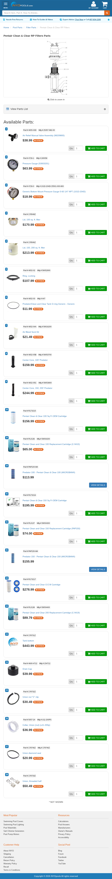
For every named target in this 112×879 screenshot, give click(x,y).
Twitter (61, 860)
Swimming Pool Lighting (14, 824)
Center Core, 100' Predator (35, 360)
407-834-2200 (95, 19)
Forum (61, 854)
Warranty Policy (10, 863)
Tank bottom (28, 641)
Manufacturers (64, 828)
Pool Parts (17, 27)
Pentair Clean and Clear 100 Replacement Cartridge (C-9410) (51, 444)
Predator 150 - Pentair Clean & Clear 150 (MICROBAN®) (49, 556)
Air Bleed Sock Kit (31, 332)
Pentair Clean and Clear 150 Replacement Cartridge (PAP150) (51, 528)
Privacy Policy (64, 834)
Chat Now (79, 19)
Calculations (63, 821)
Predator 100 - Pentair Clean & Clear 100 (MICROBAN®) (49, 472)
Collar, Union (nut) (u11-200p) (36, 725)
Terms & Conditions (12, 870)
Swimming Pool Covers (13, 821)
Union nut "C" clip (31, 697)
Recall (6, 867)
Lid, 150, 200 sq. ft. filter (34, 247)
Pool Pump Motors (11, 834)
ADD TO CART (98, 148)
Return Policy (9, 860)
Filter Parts (31, 27)
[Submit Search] (107, 12)
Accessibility (63, 837)
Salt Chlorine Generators (14, 831)
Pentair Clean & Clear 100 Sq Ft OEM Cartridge (45, 416)
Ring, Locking (29, 276)
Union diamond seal (32, 753)
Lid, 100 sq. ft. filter (31, 219)
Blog (60, 851)
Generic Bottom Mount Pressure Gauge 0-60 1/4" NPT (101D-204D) (54, 191)
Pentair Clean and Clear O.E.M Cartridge (41, 584)
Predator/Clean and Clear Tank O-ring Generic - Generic (49, 304)
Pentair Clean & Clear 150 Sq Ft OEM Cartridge (45, 500)
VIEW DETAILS (98, 485)
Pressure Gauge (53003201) (36, 163)
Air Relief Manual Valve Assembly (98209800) (44, 135)
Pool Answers (64, 824)
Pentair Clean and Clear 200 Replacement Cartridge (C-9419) (51, 612)
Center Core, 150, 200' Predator (37, 388)
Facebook (62, 857)
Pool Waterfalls (10, 828)
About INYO (9, 851)
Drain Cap (27, 669)
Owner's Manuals (65, 831)
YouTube (62, 863)
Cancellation (9, 857)
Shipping (7, 854)
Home (6, 27)
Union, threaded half (32, 781)
